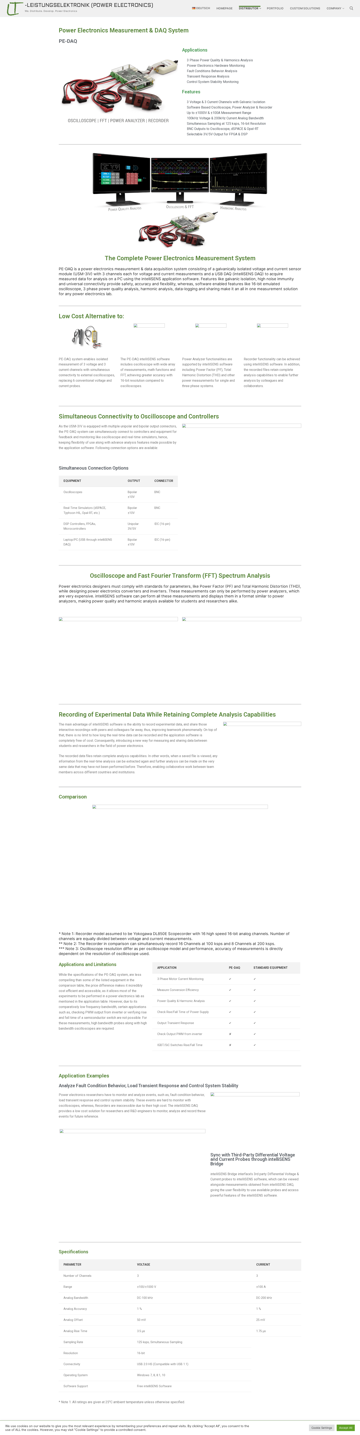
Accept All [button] (345, 1427)
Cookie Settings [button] (321, 1427)
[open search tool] (351, 8)
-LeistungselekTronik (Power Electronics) (89, 5)
